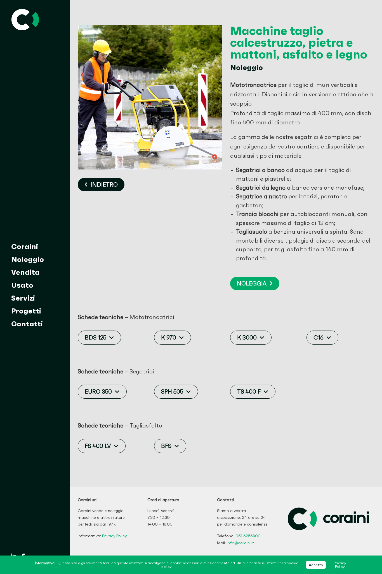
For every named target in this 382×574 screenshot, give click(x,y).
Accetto (316, 565)
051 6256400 (248, 535)
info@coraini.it (240, 542)
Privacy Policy (114, 535)
